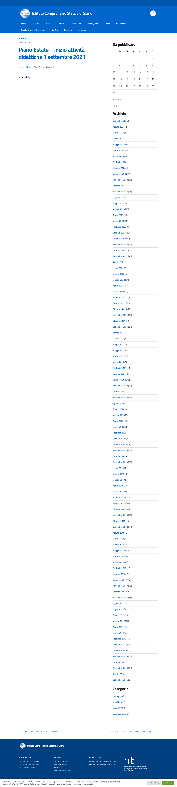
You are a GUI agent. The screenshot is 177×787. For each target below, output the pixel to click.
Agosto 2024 (119, 126)
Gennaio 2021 (119, 373)
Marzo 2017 (118, 632)
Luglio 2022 (118, 268)
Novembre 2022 (120, 244)
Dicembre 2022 (120, 238)
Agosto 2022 (119, 262)
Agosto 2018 (119, 532)
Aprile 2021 (118, 356)
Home (23, 23)
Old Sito (55, 30)
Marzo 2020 (118, 426)
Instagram (82, 30)
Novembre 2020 (120, 385)
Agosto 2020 (119, 403)
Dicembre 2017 (120, 579)
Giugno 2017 (119, 615)
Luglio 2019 (118, 468)
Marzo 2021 (118, 362)
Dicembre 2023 (120, 173)
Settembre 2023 (120, 191)
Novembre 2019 (120, 450)
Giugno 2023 (119, 203)
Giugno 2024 (119, 138)
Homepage (118, 696)
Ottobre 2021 (119, 321)
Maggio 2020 (119, 415)
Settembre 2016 (120, 668)
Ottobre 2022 (119, 250)
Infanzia (49, 23)
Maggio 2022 (119, 279)
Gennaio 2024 (119, 168)
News (107, 23)
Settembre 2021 (120, 326)
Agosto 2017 (119, 603)
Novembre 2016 (120, 656)
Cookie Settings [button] (154, 783)
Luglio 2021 (118, 338)
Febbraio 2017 (119, 638)
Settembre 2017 (120, 597)
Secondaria (76, 23)
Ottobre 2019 (119, 456)
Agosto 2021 (119, 332)
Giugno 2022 (119, 274)
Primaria (62, 23)
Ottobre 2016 (119, 662)
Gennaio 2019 (119, 503)
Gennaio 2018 (119, 574)
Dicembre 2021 (120, 309)
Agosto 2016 (119, 674)
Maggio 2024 (119, 144)
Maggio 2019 (119, 479)
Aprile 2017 (118, 627)
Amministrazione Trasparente (33, 30)
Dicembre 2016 (120, 650)
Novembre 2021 (120, 315)
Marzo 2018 (118, 562)
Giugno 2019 (119, 474)
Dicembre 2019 (120, 444)
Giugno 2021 (119, 344)
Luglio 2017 (118, 609)
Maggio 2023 (119, 209)
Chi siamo (36, 23)
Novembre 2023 (120, 179)
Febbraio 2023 (119, 226)
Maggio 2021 (119, 350)
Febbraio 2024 (119, 162)
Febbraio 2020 (119, 432)
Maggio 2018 (119, 550)
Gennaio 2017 (119, 644)
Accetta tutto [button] (168, 783)
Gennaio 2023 (119, 232)
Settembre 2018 (120, 527)
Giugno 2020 (119, 409)
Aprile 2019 (118, 485)
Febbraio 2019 (119, 497)
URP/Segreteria (93, 23)
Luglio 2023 (118, 197)
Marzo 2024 (118, 156)
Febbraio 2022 (119, 297)
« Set (115, 105)
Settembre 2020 (120, 397)
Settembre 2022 (120, 256)
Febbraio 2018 (119, 568)
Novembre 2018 (120, 515)
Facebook (68, 30)
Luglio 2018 (118, 538)
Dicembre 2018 (120, 509)
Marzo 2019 (118, 491)
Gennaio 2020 (119, 438)
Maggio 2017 (119, 621)
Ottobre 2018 (119, 521)
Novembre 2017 (120, 585)
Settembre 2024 (120, 121)
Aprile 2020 (118, 421)
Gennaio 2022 (119, 303)
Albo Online (121, 23)
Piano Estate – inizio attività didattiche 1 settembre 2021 (52, 53)
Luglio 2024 (118, 132)
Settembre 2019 (120, 462)
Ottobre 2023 (119, 185)
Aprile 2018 (118, 556)
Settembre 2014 (120, 679)
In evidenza (118, 702)
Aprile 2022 (118, 285)
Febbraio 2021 (119, 368)
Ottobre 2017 (119, 591)
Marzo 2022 (118, 291)
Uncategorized (119, 714)
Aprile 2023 (118, 215)
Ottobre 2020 (119, 391)
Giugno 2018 (119, 544)
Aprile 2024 (118, 150)
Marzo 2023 (118, 221)
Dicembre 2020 (120, 379)
